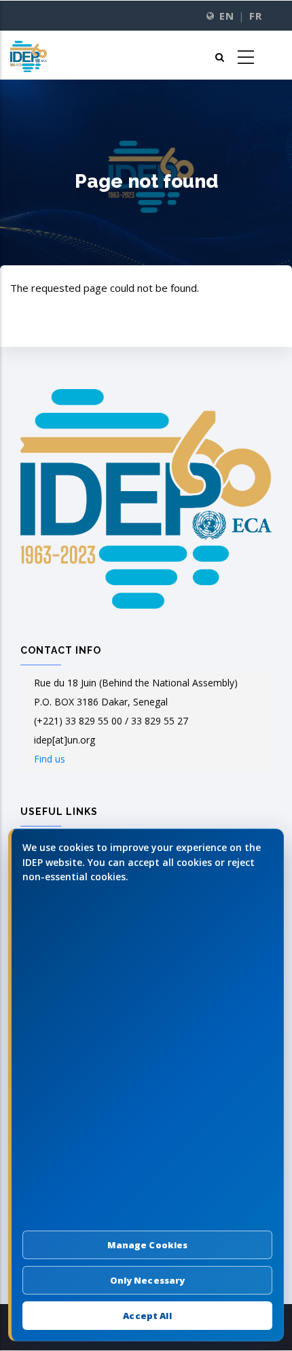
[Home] (28, 55)
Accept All (147, 1316)
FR (255, 16)
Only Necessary (147, 1280)
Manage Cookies (147, 1245)
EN (226, 16)
